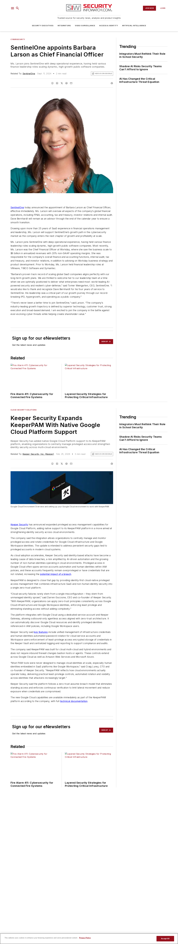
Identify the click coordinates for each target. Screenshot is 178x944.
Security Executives (42, 26)
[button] (12, 8)
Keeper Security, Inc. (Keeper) (38, 454)
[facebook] (52, 83)
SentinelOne (29, 73)
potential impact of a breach (55, 574)
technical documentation (73, 701)
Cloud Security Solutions (23, 410)
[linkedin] (57, 83)
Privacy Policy (85, 938)
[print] (112, 83)
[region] (89, 938)
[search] (17, 8)
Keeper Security (19, 524)
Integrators (64, 26)
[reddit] (66, 83)
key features (41, 632)
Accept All (165, 939)
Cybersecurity (18, 39)
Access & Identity (108, 26)
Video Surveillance (85, 26)
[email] (71, 83)
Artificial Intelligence (134, 26)
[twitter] (61, 83)
